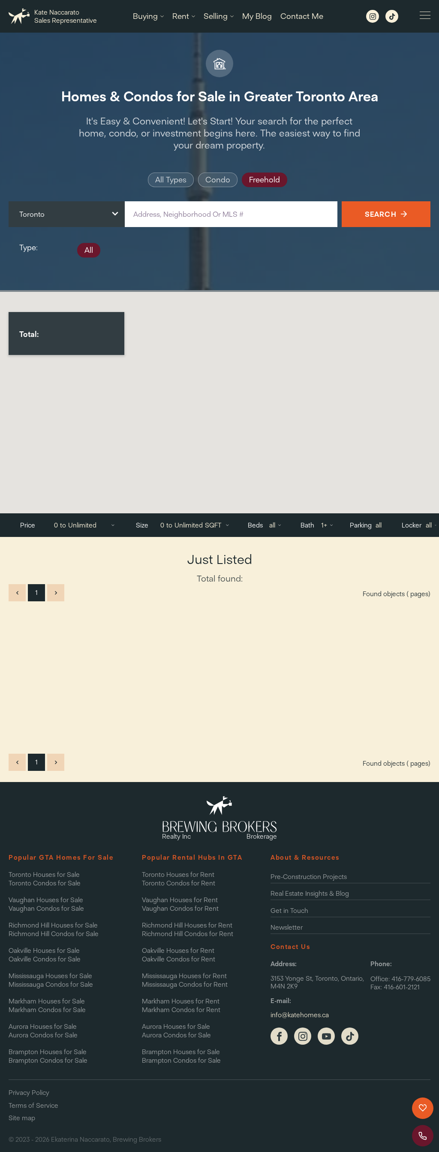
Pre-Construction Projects (309, 877)
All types (170, 180)
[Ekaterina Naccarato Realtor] (279, 1036)
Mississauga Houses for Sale (50, 976)
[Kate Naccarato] (302, 1036)
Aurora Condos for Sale (43, 1035)
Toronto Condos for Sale (45, 883)
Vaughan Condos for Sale (46, 908)
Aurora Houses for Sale (43, 1026)
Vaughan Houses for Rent (180, 900)
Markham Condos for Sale (47, 1010)
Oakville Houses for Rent (178, 950)
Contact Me (301, 16)
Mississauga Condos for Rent (185, 984)
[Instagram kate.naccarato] (372, 16)
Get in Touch (289, 910)
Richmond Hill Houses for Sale (53, 925)
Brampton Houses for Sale (48, 1052)
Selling (216, 16)
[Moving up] (395, 1135)
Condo (217, 180)
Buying (145, 16)
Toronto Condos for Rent (178, 883)
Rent (180, 16)
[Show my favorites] (422, 1108)
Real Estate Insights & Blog (310, 893)
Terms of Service (33, 1105)
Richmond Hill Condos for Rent (187, 934)
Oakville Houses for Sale (44, 950)
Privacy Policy (29, 1092)
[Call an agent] (422, 1135)
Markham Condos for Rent (181, 1010)
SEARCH (381, 213)
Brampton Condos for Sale (48, 1060)
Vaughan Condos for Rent (180, 908)
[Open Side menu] (425, 16)
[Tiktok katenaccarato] (391, 16)
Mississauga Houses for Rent (184, 976)
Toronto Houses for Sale (44, 874)
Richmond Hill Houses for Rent (187, 925)
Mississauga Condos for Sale (51, 984)
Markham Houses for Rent (181, 1001)
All (88, 250)
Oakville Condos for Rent (178, 959)
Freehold (264, 180)
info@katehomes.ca (300, 1015)
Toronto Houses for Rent (178, 874)
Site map (22, 1118)
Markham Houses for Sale (47, 1001)
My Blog (257, 16)
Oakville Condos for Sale (45, 959)
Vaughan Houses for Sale (46, 900)
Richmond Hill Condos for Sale (54, 934)
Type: (28, 247)
